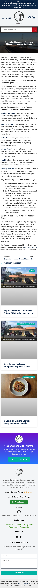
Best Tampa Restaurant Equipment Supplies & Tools (17, 365)
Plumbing (4, 160)
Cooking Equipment (8, 113)
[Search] (34, 29)
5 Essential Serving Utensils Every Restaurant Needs (17, 422)
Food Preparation (7, 124)
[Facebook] (17, 537)
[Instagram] (21, 537)
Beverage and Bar (7, 169)
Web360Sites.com (30, 247)
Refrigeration (5, 149)
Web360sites (23, 583)
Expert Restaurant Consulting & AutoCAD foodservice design (18, 312)
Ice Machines (5, 138)
